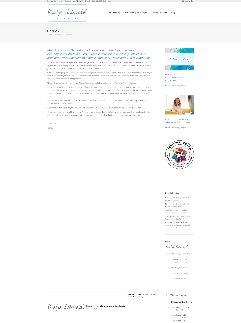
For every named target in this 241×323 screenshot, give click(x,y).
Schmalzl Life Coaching (55, 1)
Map (109, 1)
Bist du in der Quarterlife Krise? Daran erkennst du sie (177, 205)
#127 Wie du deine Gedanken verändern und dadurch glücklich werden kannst (177, 225)
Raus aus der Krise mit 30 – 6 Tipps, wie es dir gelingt (178, 199)
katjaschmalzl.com (180, 278)
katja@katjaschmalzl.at (81, 1)
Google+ (68, 1)
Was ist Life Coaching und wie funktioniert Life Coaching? (176, 211)
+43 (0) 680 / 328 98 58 (98, 1)
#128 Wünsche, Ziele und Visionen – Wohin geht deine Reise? (179, 217)
